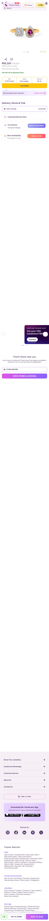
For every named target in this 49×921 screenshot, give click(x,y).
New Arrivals (8, 878)
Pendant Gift (19, 864)
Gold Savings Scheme (11, 880)
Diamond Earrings (20, 906)
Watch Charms (23, 892)
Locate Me (42, 109)
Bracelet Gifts (28, 864)
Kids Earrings (21, 908)
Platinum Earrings (10, 908)
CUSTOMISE (24, 86)
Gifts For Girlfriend (21, 862)
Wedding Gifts (8, 866)
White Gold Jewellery (11, 896)
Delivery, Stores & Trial (13, 103)
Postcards (26, 878)
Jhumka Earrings (32, 908)
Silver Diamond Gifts (11, 868)
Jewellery (8, 888)
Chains (31, 892)
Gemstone (26, 890)
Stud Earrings (19, 910)
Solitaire (19, 890)
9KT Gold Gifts (27, 866)
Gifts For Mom (9, 862)
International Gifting (35, 862)
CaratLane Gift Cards (11, 858)
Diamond (12, 890)
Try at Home (16, 917)
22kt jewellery (36, 890)
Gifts (6, 852)
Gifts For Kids (19, 860)
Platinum (7, 892)
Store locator (24, 880)
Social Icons (14, 817)
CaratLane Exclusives (13, 876)
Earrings (7, 904)
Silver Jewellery (9, 894)
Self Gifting (18, 878)
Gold (5, 890)
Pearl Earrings (29, 910)
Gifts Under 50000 (24, 856)
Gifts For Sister (30, 860)
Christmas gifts (20, 855)
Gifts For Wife (8, 864)
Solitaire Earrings (33, 906)
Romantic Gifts (9, 860)
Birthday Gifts (24, 858)
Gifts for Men (8, 855)
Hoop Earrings (9, 910)
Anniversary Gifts (36, 858)
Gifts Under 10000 (32, 855)
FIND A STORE (26, 796)
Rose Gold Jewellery (23, 894)
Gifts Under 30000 (10, 856)
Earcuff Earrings (37, 912)
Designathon (35, 880)
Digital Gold (35, 878)
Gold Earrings (8, 906)
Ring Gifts (18, 866)
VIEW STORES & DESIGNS (24, 376)
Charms (14, 892)
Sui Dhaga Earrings (10, 912)
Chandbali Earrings (24, 912)
